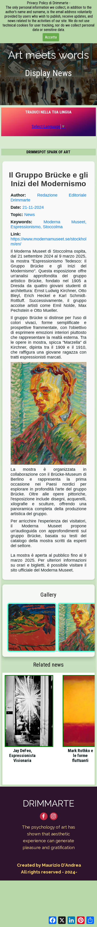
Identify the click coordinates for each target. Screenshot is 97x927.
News (29, 214)
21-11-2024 (33, 207)
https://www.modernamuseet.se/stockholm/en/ (48, 241)
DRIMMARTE (48, 803)
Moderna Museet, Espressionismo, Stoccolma (48, 224)
